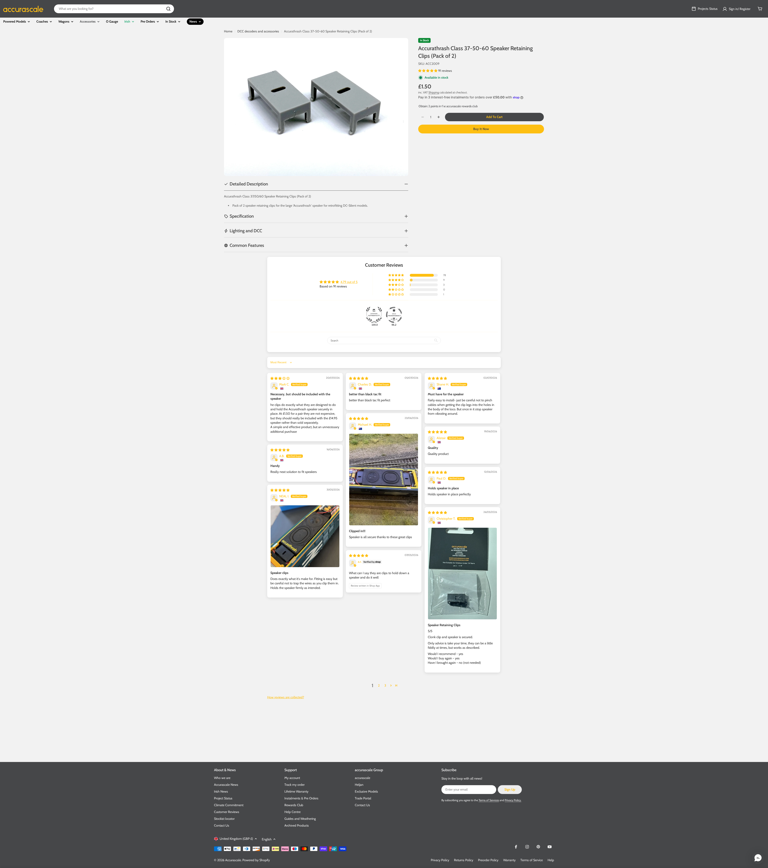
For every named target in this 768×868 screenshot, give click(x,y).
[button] (428, 71)
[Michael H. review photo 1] (383, 479)
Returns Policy (463, 860)
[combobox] (114, 8)
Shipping (433, 92)
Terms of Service (531, 860)
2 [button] (379, 685)
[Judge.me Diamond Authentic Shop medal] (374, 315)
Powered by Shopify (256, 860)
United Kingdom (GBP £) (236, 839)
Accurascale (233, 860)
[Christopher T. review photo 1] (462, 574)
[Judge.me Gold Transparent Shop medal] (394, 315)
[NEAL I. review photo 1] (305, 536)
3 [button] (385, 685)
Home (228, 31)
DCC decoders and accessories (258, 31)
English (267, 839)
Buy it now (481, 129)
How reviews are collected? (285, 697)
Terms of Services (489, 800)
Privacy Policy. (513, 800)
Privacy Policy (440, 860)
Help (551, 860)
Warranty (509, 860)
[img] (280, 378)
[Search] (168, 8)
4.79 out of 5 (349, 282)
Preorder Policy (488, 860)
